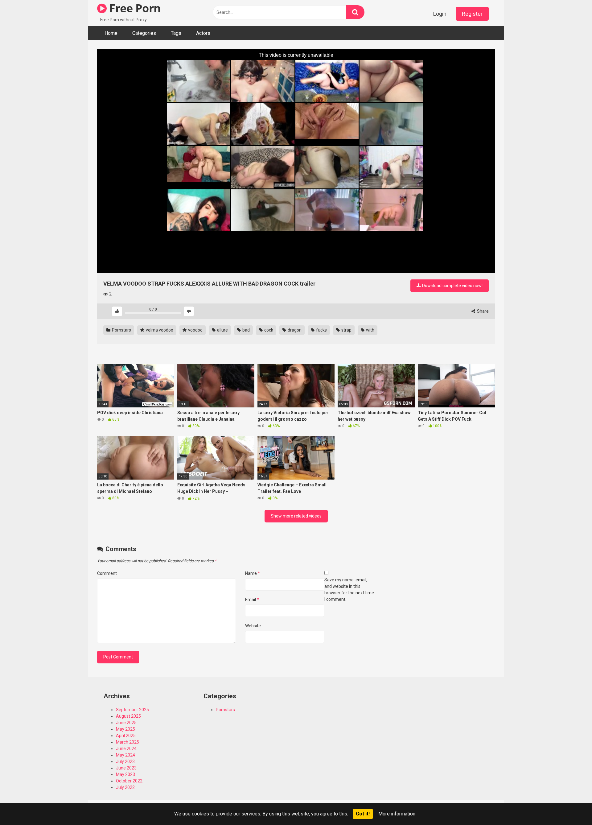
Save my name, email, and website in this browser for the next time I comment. (349, 589)
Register (472, 13)
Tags (176, 33)
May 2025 (125, 729)
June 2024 (126, 748)
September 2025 (132, 709)
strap (346, 330)
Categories (144, 33)
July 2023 (125, 761)
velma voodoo (159, 330)
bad (245, 330)
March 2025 (127, 742)
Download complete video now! (452, 285)
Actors (203, 33)
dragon (294, 330)
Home (111, 33)
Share (482, 311)
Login (439, 13)
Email (252, 599)
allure (222, 330)
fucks (321, 330)
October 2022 (129, 780)
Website (253, 625)
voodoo (195, 330)
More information (396, 814)
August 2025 (128, 716)
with (369, 330)
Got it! (363, 814)
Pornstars (121, 330)
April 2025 (126, 735)
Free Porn (134, 8)
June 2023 (126, 767)
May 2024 (125, 755)
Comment (107, 573)
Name (252, 573)
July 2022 (125, 787)
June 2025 (126, 722)
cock (268, 330)
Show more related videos (296, 516)
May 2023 (125, 774)
